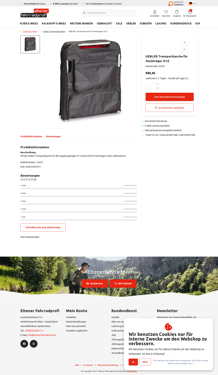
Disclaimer (88, 365)
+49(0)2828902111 (34, 330)
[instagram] (34, 344)
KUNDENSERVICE (181, 23)
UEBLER (131, 23)
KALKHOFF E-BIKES (54, 23)
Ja (133, 362)
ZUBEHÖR (146, 23)
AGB (77, 365)
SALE (119, 23)
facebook (96, 283)
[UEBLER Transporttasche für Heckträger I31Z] (90, 81)
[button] (184, 42)
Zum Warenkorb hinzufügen (169, 97)
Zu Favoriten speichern (171, 107)
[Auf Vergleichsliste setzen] (184, 49)
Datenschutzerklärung (108, 365)
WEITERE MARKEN (81, 23)
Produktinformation (31, 136)
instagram (125, 283)
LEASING (160, 23)
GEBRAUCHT (104, 23)
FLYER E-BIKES (29, 23)
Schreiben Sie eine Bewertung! (42, 227)
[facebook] (24, 344)
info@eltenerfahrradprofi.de (41, 335)
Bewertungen (53, 136)
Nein (145, 362)
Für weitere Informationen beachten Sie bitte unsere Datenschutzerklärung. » (180, 362)
